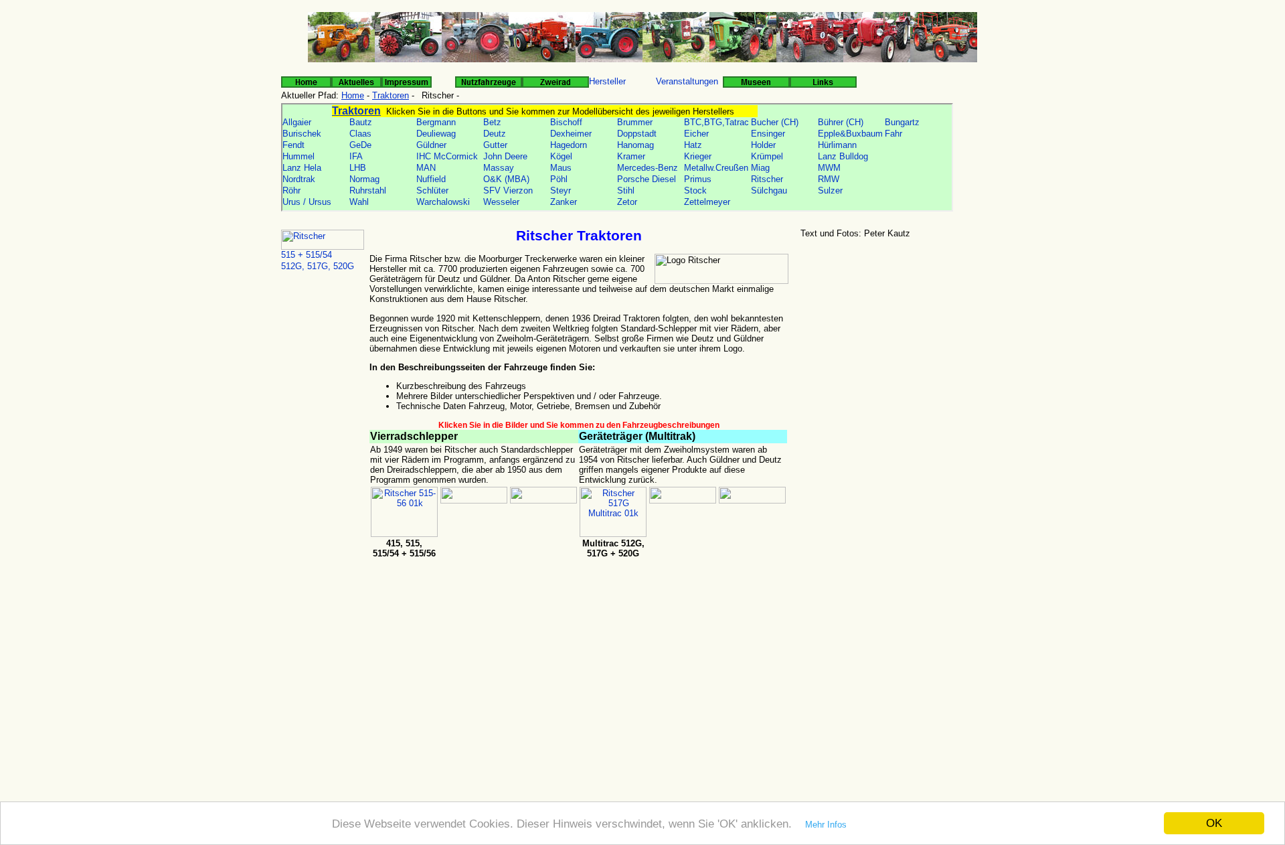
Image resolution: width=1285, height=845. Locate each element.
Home (352, 95)
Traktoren (390, 95)
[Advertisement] (899, 347)
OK (1214, 823)
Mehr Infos (826, 825)
